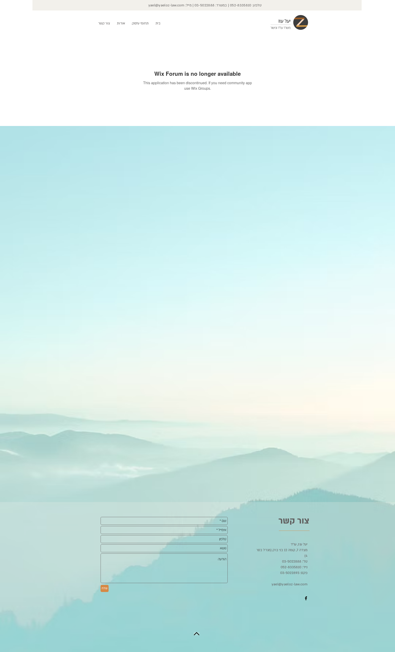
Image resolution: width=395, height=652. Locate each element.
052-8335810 (240, 5)
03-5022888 (204, 5)
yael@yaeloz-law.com (166, 5)
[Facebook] (306, 598)
